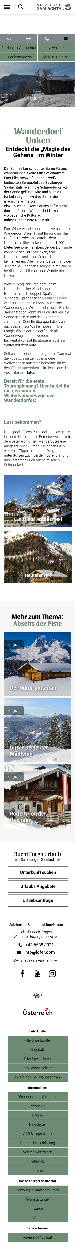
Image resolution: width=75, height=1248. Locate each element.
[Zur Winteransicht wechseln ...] (28, 38)
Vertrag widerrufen (37, 1152)
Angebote (37, 1049)
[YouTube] (37, 973)
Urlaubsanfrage (38, 900)
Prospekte (37, 1106)
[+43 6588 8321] (47, 38)
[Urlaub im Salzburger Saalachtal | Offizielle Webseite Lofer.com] (54, 7)
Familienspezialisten (38, 1068)
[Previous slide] (6, 84)
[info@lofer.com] (65, 38)
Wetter (37, 1218)
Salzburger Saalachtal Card (37, 1190)
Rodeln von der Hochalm (28, 816)
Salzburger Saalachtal (18, 48)
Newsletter (37, 1124)
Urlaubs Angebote (38, 886)
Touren (37, 1208)
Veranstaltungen (38, 1199)
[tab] (29, 98)
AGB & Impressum (37, 1134)
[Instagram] (52, 973)
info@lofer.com (39, 952)
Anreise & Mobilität (37, 1237)
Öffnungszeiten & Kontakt (37, 1097)
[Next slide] (68, 84)
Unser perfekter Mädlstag (29, 750)
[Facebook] (22, 973)
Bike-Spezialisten (37, 1059)
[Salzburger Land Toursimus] (38, 995)
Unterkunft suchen (38, 872)
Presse (37, 1115)
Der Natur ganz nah (33, 687)
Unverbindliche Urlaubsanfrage (37, 1077)
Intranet (37, 1170)
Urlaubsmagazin (19, 57)
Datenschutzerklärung (37, 1143)
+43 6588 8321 (39, 945)
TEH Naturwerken (25, 368)
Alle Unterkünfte (37, 1040)
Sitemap (37, 1161)
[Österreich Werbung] (38, 1011)
